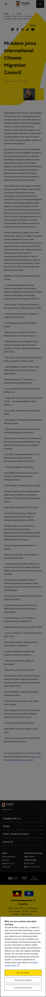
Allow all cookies (23, 973)
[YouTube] (32, 29)
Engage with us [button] (11, 818)
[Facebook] (17, 29)
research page (35, 756)
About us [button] (8, 841)
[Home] (23, 4)
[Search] (40, 4)
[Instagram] (22, 29)
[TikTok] (27, 29)
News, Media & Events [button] (16, 834)
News (19, 13)
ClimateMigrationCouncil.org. (21, 760)
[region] (23, 956)
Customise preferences (23, 988)
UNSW (6, 13)
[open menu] (6, 4)
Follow (33, 25)
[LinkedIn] (13, 29)
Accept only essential (23, 980)
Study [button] (6, 826)
